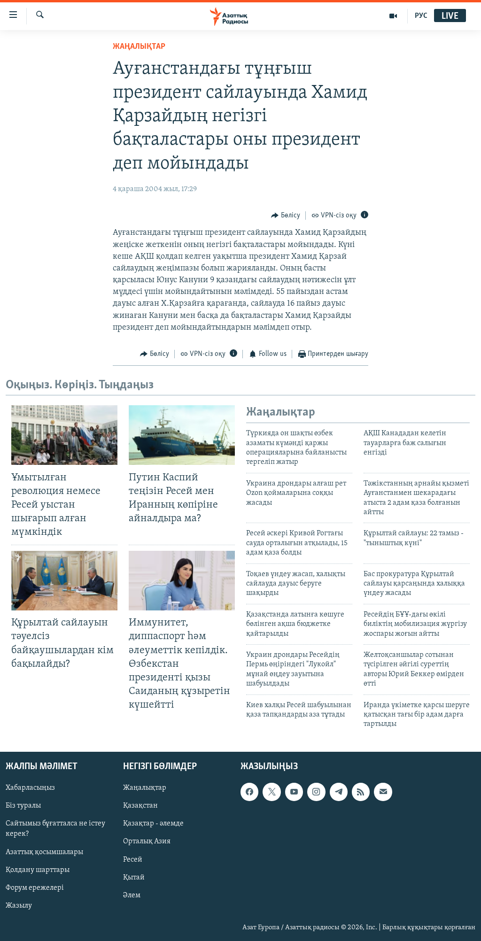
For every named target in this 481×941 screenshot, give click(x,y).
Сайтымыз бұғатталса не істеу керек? (55, 829)
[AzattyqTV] (393, 16)
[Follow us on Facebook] (249, 792)
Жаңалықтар (144, 788)
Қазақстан (140, 806)
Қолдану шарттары (38, 869)
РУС (421, 16)
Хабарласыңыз (30, 788)
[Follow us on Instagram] (316, 792)
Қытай (134, 877)
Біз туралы (23, 806)
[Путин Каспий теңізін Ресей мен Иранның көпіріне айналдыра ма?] (182, 435)
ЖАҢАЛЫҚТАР (139, 47)
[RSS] (361, 792)
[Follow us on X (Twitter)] (271, 792)
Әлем (131, 895)
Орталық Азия (147, 841)
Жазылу (19, 905)
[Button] (285, 215)
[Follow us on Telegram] (339, 792)
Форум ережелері (35, 887)
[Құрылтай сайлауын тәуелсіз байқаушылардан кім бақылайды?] (64, 580)
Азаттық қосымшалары (44, 852)
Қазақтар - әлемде (153, 823)
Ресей (132, 859)
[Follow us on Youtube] (294, 792)
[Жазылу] (383, 792)
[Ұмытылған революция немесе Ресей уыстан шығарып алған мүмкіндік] (64, 435)
